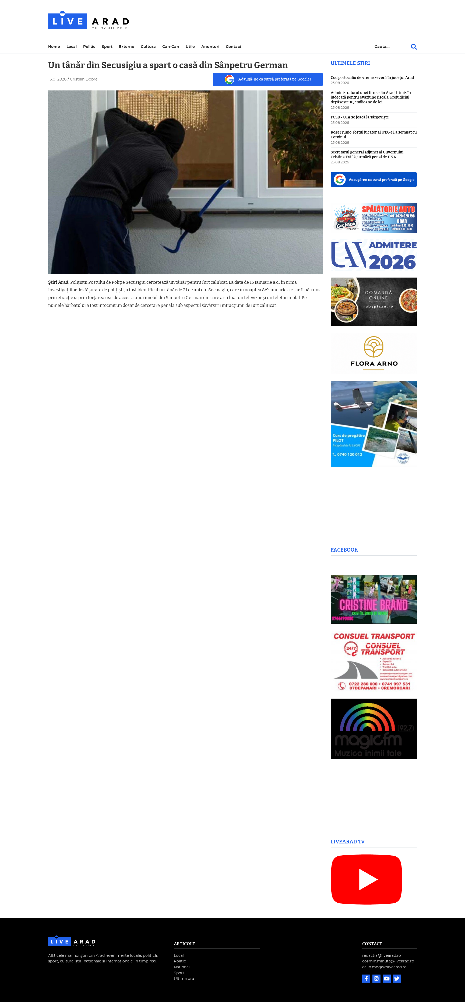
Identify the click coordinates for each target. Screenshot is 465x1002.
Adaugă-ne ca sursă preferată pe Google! (274, 79)
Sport (107, 47)
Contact (233, 47)
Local (71, 47)
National (182, 967)
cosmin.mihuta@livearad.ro (388, 961)
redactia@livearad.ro (381, 956)
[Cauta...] (414, 46)
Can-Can (170, 47)
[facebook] (366, 979)
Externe (126, 47)
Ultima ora (184, 979)
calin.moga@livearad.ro (384, 967)
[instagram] (377, 979)
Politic (89, 47)
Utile (190, 47)
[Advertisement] (279, 19)
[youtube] (387, 979)
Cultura (148, 47)
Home (54, 47)
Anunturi (210, 47)
